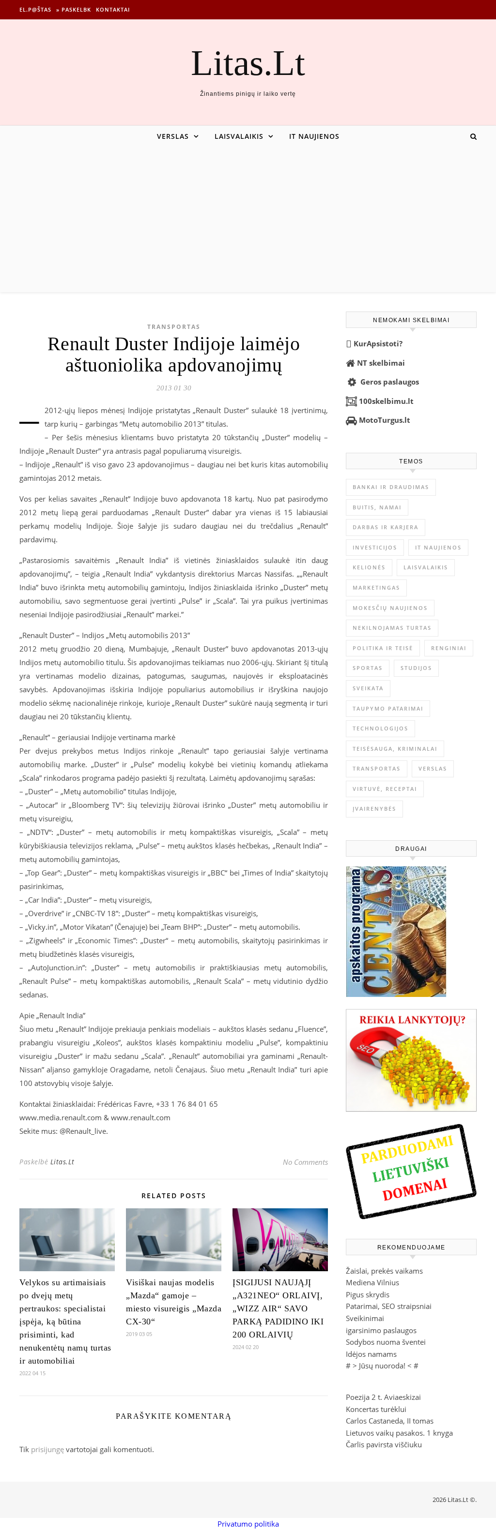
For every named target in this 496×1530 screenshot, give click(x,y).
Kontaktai (113, 9)
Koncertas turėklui (376, 1409)
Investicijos (375, 547)
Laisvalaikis (239, 136)
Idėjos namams (371, 1354)
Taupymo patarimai (388, 708)
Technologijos (380, 728)
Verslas (173, 136)
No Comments (305, 1162)
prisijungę (47, 1449)
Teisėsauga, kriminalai (395, 748)
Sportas (368, 667)
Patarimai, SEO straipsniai (389, 1306)
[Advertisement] (248, 219)
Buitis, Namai (377, 507)
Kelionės (369, 567)
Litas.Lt (248, 63)
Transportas (174, 327)
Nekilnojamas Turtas (392, 627)
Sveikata (368, 688)
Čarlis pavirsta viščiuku (384, 1444)
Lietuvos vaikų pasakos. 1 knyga (399, 1433)
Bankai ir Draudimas (391, 486)
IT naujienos (314, 136)
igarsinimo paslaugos (381, 1330)
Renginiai (448, 648)
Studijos (416, 667)
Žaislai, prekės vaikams (384, 1271)
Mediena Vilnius (372, 1282)
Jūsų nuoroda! (382, 1365)
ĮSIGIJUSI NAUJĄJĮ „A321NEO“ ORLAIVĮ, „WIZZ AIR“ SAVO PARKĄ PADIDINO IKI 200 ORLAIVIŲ (278, 1308)
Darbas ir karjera (385, 527)
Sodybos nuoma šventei (386, 1342)
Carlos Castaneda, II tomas (390, 1421)
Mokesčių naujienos (390, 607)
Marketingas (376, 587)
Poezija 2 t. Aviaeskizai (383, 1397)
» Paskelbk (73, 9)
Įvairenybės (374, 808)
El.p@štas (35, 9)
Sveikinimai (365, 1318)
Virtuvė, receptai (385, 788)
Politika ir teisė (383, 648)
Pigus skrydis (367, 1294)
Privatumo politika (248, 1524)
